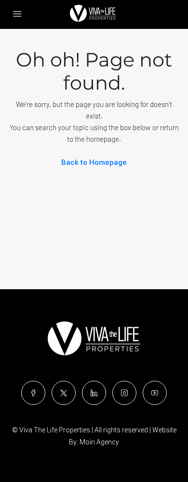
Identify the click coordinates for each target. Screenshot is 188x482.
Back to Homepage (94, 162)
